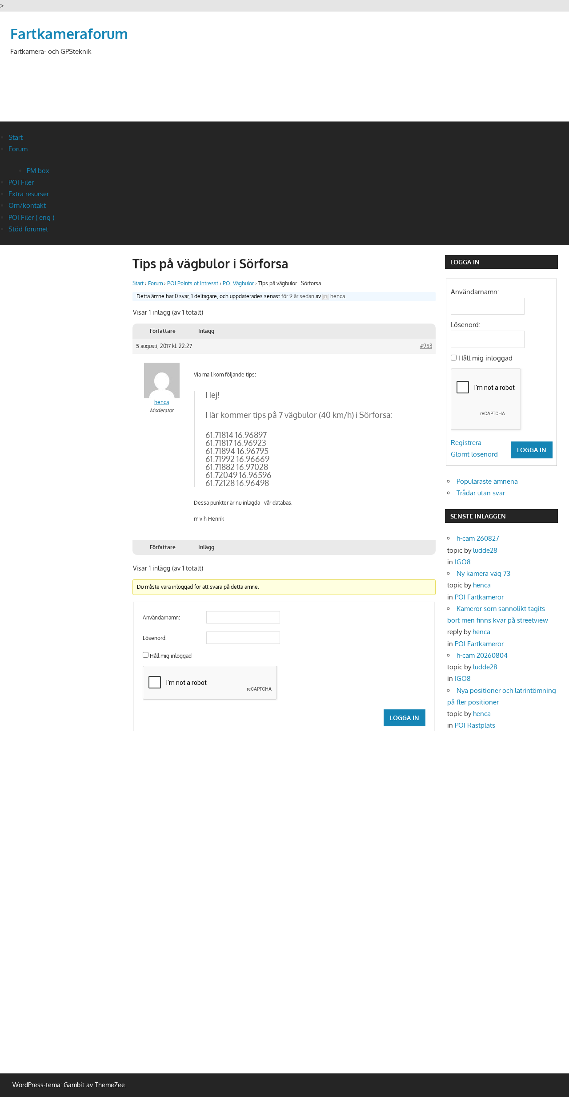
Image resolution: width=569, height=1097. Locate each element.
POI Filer (21, 182)
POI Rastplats (475, 725)
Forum (18, 149)
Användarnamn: (161, 617)
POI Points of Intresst (192, 283)
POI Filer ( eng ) (31, 217)
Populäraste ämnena (487, 481)
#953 (426, 346)
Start (15, 137)
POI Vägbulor (238, 283)
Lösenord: (155, 638)
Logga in (404, 717)
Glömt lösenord (474, 454)
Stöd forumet (28, 229)
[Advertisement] (397, 78)
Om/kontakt (27, 205)
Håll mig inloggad (171, 655)
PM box (38, 170)
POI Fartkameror (479, 597)
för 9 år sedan (297, 296)
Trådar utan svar (481, 493)
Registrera (466, 442)
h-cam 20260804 (482, 655)
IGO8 (463, 562)
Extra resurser (28, 194)
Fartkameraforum (69, 33)
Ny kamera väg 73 (483, 573)
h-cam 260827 (478, 538)
